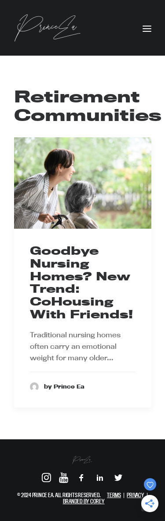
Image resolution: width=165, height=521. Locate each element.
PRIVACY (135, 494)
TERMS (114, 494)
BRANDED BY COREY (84, 501)
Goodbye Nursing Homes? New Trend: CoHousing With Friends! (81, 282)
